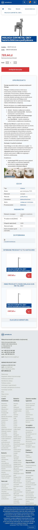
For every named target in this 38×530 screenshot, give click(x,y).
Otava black (17, 451)
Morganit (16, 435)
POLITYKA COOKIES (22, 525)
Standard (16, 457)
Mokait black (17, 438)
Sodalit (16, 453)
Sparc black (17, 481)
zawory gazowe (30, 405)
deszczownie (5, 484)
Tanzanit (16, 458)
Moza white (17, 490)
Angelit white (17, 411)
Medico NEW (17, 460)
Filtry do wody (5, 444)
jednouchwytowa (25, 199)
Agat (15, 405)
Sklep (10, 9)
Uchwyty (4, 427)
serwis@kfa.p (8, 367)
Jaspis (15, 420)
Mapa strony (5, 394)
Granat (16, 416)
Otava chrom (17, 449)
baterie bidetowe (30, 9)
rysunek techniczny (9, 241)
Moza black (17, 442)
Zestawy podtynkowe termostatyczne (6, 493)
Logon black (17, 429)
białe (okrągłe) (30, 492)
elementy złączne (31, 439)
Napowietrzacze (6, 449)
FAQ (2, 392)
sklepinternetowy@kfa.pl (11, 357)
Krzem (15, 422)
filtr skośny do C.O (31, 434)
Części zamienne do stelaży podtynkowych (6, 440)
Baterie (18, 9)
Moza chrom (17, 440)
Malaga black (17, 464)
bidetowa (23, 205)
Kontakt (3, 396)
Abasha (16, 403)
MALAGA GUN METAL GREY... (13, 12)
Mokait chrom (17, 436)
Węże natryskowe (6, 429)
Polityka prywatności (7, 378)
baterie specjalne (6, 476)
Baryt (15, 413)
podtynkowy (24, 196)
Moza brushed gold (19, 444)
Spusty (3, 424)
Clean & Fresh (5, 478)
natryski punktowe (6, 489)
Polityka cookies (6, 383)
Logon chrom (17, 427)
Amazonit (16, 407)
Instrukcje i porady (6, 389)
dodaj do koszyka (15, 69)
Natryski (4, 481)
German (16, 414)
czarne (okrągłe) (30, 483)
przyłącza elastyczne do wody (30, 409)
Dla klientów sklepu (7, 381)
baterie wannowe (6, 456)
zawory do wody (30, 403)
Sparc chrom (17, 479)
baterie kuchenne (6, 467)
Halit (15, 418)
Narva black (17, 446)
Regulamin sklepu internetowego (10, 376)
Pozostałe (4, 435)
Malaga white (17, 477)
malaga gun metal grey (26, 202)
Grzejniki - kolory (30, 447)
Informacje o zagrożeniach (8, 385)
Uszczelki (4, 433)
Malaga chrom (17, 462)
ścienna (22, 188)
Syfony (3, 425)
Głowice (3, 407)
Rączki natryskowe (6, 416)
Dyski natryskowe (6, 436)
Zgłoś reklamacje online (8, 369)
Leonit (15, 425)
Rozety (3, 422)
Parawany (28, 457)
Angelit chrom (18, 409)
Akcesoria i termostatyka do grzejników (30, 443)
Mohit (15, 433)
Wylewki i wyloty (6, 431)
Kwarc (15, 424)
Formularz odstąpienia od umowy (10, 387)
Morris (15, 431)
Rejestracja (4, 374)
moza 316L (17, 503)
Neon (15, 447)
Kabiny (28, 455)
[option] (19, 26)
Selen (15, 455)
